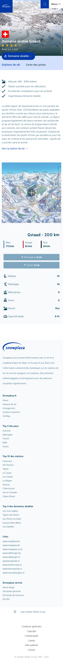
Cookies (31, 640)
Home (5, 400)
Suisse (6, 446)
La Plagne (7, 480)
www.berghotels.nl (11, 561)
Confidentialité (31, 635)
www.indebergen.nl (11, 557)
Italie (5, 442)
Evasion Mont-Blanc (12, 522)
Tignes (6, 468)
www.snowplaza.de (11, 545)
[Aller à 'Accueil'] (6, 6)
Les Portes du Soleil (12, 518)
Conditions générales (31, 626)
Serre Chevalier (10, 492)
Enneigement (9, 408)
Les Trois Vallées (10, 511)
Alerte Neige (8, 587)
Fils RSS (6, 599)
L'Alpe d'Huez (9, 496)
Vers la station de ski (13, 148)
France (6, 438)
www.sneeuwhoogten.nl (13, 572)
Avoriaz (6, 484)
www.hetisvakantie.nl (12, 568)
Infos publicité (31, 645)
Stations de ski (9, 404)
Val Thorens (8, 465)
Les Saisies (8, 476)
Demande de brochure (13, 595)
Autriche (7, 430)
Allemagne (8, 434)
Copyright (31, 631)
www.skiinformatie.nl (12, 564)
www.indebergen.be (12, 553)
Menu (54, 4)
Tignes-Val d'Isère (11, 514)
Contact (31, 649)
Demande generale (12, 591)
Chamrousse (9, 488)
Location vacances (11, 412)
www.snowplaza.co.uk (12, 549)
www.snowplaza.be (11, 541)
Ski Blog (6, 416)
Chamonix (7, 461)
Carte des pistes (36, 64)
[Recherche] (45, 4)
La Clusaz (7, 472)
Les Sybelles (8, 526)
